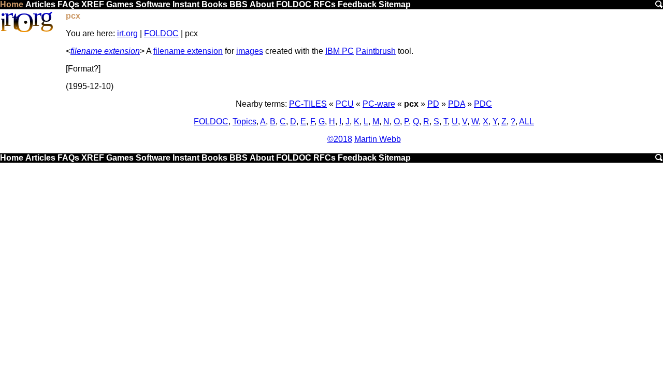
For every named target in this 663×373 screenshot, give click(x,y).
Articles (40, 4)
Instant (185, 4)
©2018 (339, 139)
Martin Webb (377, 139)
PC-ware (379, 103)
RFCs (324, 4)
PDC (483, 103)
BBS (238, 4)
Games (120, 4)
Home (11, 4)
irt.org (127, 33)
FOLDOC (293, 4)
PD (433, 103)
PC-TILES (308, 103)
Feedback (357, 4)
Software (153, 4)
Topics (244, 121)
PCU (345, 103)
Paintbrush (376, 51)
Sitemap (395, 4)
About (262, 4)
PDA (456, 103)
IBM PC (339, 51)
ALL (526, 121)
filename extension (105, 51)
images (249, 51)
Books (214, 4)
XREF (92, 4)
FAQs (68, 4)
